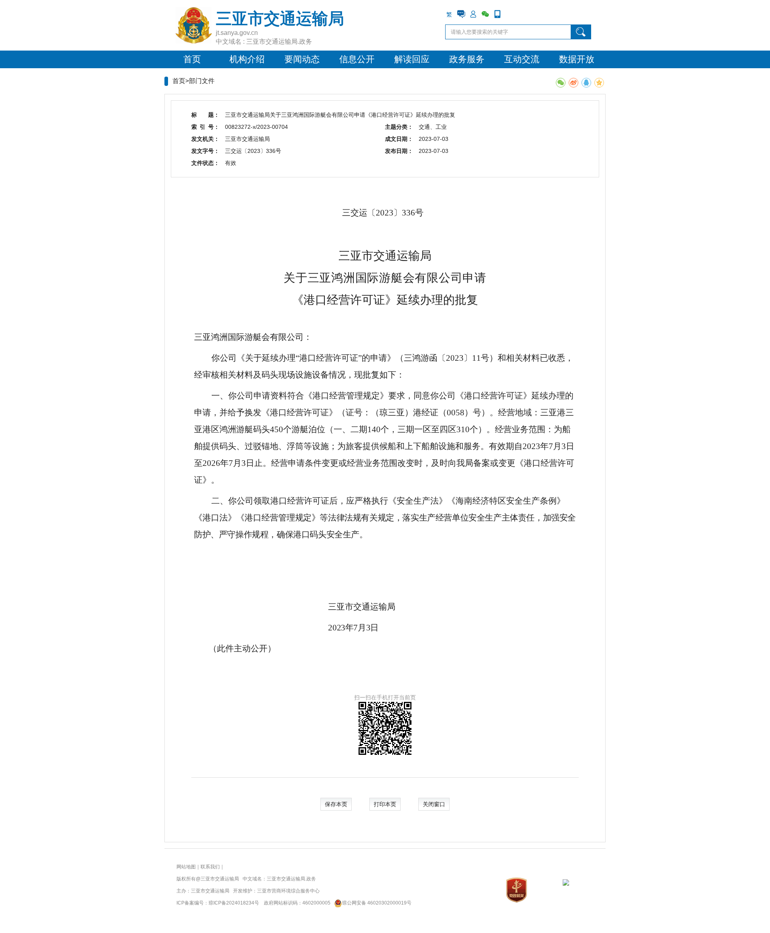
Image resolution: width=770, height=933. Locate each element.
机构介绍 (247, 59)
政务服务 (466, 59)
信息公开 (357, 59)
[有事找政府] (461, 14)
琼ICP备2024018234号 (234, 903)
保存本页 (336, 804)
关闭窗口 (434, 804)
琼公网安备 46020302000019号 (376, 903)
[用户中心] (473, 14)
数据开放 (576, 59)
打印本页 (385, 804)
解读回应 (412, 59)
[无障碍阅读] (509, 14)
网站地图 (186, 867)
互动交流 (521, 59)
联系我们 (210, 867)
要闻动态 (302, 59)
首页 (192, 59)
